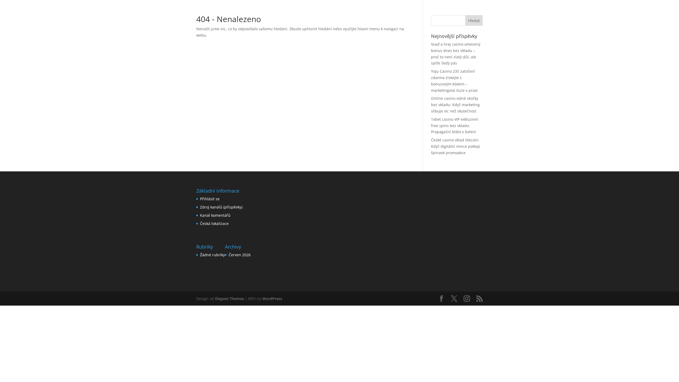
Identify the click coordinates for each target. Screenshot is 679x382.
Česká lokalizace (214, 223)
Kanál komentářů (215, 215)
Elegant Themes (229, 298)
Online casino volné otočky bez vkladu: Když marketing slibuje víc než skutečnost (455, 105)
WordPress (272, 298)
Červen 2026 (240, 254)
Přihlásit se (210, 198)
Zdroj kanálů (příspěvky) (221, 207)
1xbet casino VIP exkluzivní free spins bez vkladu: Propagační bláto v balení (454, 125)
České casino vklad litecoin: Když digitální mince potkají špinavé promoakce (455, 146)
